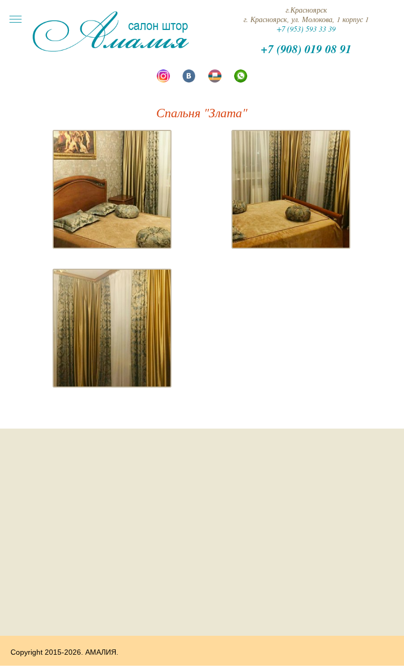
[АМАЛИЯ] (111, 50)
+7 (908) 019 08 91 (306, 48)
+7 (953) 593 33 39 (306, 29)
